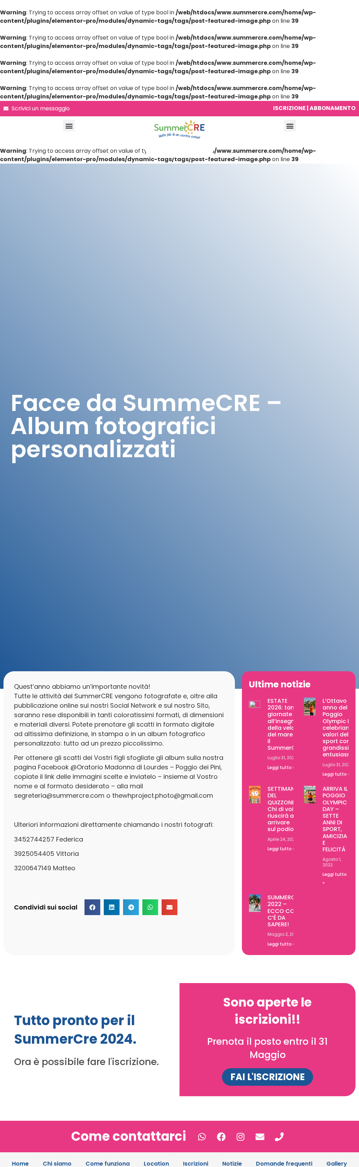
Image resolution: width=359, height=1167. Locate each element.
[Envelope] (260, 1136)
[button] (69, 125)
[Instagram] (240, 1136)
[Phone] (279, 1136)
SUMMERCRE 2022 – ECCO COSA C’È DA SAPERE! (284, 910)
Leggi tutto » (281, 767)
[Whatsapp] (202, 1136)
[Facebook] (221, 1136)
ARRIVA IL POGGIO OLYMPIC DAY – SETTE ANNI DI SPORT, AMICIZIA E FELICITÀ (335, 819)
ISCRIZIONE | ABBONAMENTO (314, 108)
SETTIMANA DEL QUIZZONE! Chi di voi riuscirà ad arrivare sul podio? (283, 809)
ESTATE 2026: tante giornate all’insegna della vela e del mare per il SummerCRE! (285, 724)
